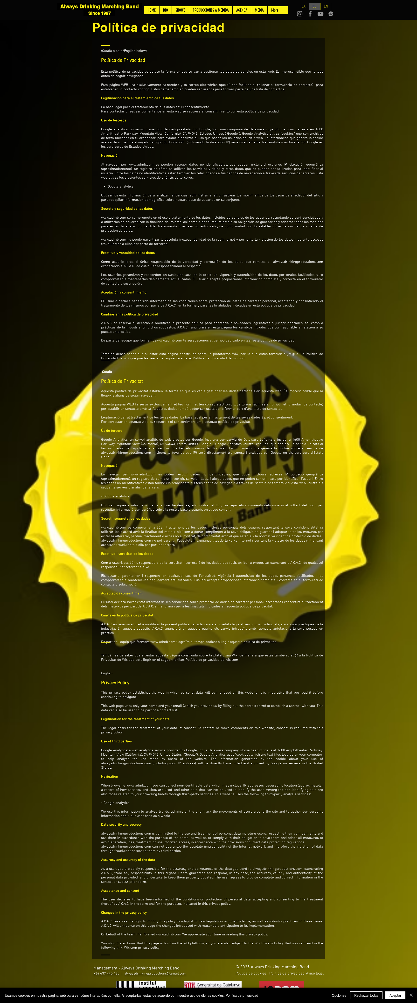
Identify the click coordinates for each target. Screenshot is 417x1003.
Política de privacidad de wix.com (219, 358)
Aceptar (395, 995)
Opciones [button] (339, 995)
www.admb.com (140, 164)
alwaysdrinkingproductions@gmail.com (155, 973)
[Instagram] (299, 13)
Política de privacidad (242, 995)
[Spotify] (330, 13)
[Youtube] (320, 13)
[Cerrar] (411, 995)
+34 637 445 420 (106, 973)
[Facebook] (310, 13)
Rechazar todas (366, 995)
